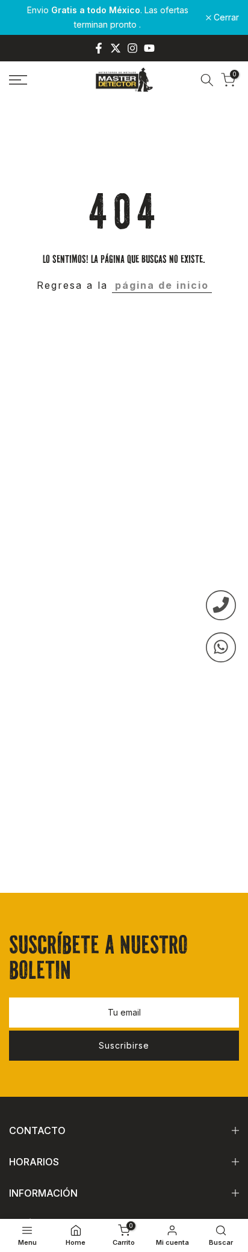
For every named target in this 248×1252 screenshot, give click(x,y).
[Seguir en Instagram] (132, 48)
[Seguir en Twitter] (115, 48)
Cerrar (225, 17)
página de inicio (162, 285)
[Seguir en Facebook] (98, 48)
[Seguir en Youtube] (149, 48)
